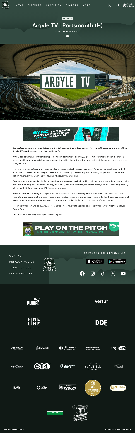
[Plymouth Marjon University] (67, 388)
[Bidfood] (118, 366)
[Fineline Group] (34, 322)
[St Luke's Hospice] (67, 348)
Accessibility (21, 273)
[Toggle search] (118, 5)
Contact (16, 256)
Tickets (72, 5)
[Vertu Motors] (101, 301)
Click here (18, 214)
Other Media (125, 429)
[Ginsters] (118, 348)
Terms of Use (20, 267)
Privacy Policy (22, 262)
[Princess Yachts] (17, 366)
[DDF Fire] (101, 322)
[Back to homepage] (5, 5)
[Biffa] (17, 388)
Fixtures (35, 5)
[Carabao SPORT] (80, 413)
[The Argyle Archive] (55, 413)
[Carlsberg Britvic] (67, 366)
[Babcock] (42, 348)
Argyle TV (54, 5)
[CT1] (42, 366)
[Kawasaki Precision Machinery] (93, 348)
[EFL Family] (118, 387)
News (19, 5)
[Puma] (34, 301)
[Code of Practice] (93, 388)
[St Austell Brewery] (93, 366)
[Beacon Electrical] (17, 348)
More (87, 5)
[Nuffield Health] (42, 388)
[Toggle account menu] (109, 5)
